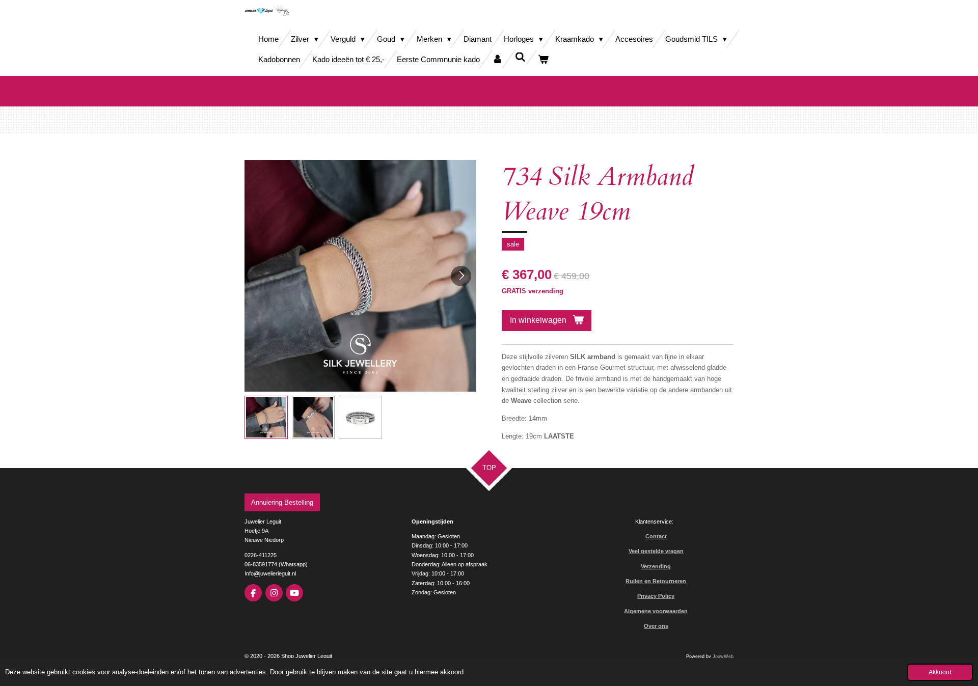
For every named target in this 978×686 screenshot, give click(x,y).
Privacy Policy (655, 596)
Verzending (656, 566)
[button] (266, 417)
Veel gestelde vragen (656, 551)
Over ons (656, 626)
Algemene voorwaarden (656, 611)
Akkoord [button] (940, 672)
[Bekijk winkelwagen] (543, 59)
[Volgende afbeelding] (461, 276)
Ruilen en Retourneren (656, 581)
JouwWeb (723, 656)
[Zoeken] (520, 57)
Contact (656, 536)
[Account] (497, 59)
